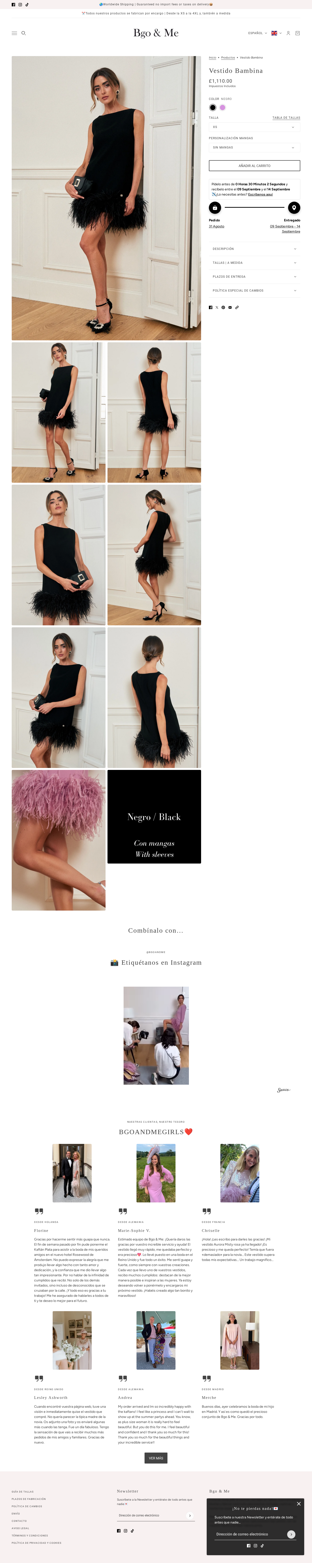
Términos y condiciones (30, 1535)
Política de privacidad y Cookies (36, 1543)
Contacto (19, 1521)
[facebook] (13, 4)
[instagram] (20, 4)
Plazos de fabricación (29, 1499)
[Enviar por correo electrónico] (230, 307)
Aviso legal (20, 1528)
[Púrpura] (222, 107)
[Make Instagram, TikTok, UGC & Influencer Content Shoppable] (284, 1091)
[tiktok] (27, 4)
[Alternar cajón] (14, 33)
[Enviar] (291, 1534)
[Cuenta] (288, 33)
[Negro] (213, 107)
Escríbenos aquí (260, 194)
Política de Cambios (27, 1506)
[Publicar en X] (217, 307)
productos (228, 57)
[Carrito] (297, 33)
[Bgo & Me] (156, 33)
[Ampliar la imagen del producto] (106, 198)
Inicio (212, 57)
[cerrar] (298, 1503)
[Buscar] (23, 33)
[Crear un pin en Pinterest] (223, 307)
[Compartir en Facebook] (210, 307)
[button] (237, 307)
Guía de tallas (23, 1491)
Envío (16, 1513)
